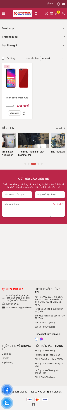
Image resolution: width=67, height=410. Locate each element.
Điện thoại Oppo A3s (17, 97)
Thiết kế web (35, 391)
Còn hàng (10, 58)
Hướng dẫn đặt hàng (45, 350)
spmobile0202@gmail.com (18, 307)
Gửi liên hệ (58, 204)
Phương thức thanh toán (47, 355)
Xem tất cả (60, 128)
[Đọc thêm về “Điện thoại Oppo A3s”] (23, 113)
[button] (25, 164)
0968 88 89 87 (12, 304)
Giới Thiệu (6, 354)
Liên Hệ (5, 358)
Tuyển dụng (7, 362)
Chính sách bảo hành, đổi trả (49, 359)
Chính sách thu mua (45, 377)
